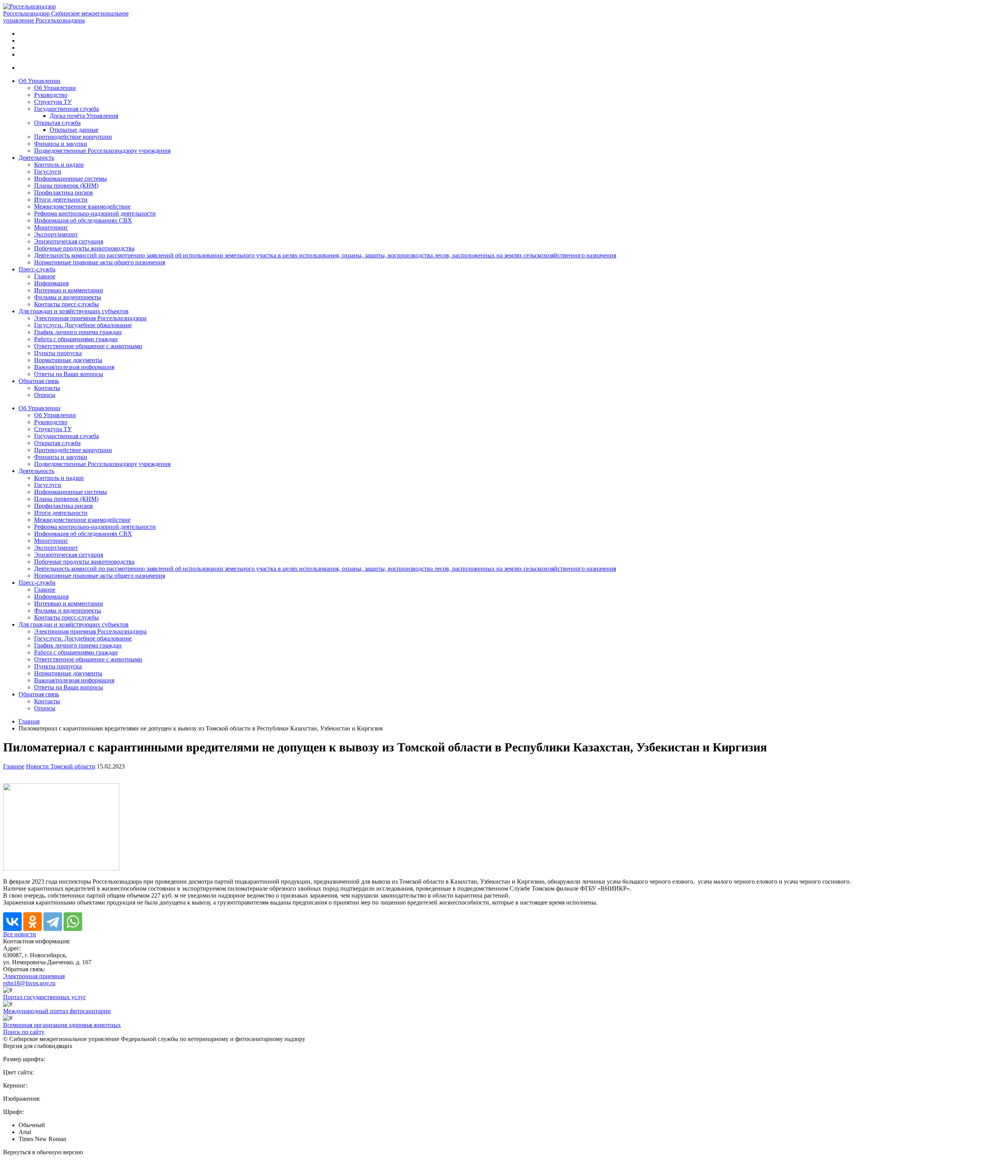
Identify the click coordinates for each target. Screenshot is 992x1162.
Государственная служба (66, 108)
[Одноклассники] (32, 921)
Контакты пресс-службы (66, 304)
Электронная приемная (34, 976)
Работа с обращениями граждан (76, 339)
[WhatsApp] (73, 921)
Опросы (44, 395)
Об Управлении (39, 81)
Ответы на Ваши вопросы (68, 374)
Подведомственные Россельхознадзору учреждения (102, 150)
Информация (51, 283)
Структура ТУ (53, 101)
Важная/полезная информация (74, 367)
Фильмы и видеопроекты (67, 297)
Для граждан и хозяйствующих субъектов (74, 311)
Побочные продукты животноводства (84, 248)
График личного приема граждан (78, 332)
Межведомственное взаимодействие (82, 206)
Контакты (47, 388)
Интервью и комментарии (68, 290)
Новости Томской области (60, 766)
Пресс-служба (37, 269)
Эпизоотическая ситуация (68, 241)
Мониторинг (51, 227)
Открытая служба (57, 122)
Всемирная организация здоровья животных (62, 1025)
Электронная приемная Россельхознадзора (90, 318)
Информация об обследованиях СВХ (83, 220)
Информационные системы (70, 178)
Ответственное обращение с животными (88, 346)
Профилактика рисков (63, 192)
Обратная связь (39, 381)
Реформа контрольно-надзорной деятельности (95, 213)
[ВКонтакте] (12, 921)
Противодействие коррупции (73, 136)
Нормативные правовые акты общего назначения (99, 262)
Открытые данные (74, 129)
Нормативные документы (68, 360)
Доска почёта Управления (84, 115)
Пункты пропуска (58, 353)
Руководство (50, 95)
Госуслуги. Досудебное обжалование (83, 325)
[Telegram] (52, 921)
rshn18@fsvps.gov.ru (29, 983)
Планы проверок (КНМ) (66, 185)
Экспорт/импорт (56, 234)
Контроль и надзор (59, 164)
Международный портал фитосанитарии (57, 1011)
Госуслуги (47, 171)
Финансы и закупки (60, 143)
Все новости (19, 934)
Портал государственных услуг (44, 997)
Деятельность (36, 157)
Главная (29, 721)
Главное (44, 276)
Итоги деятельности (61, 199)
